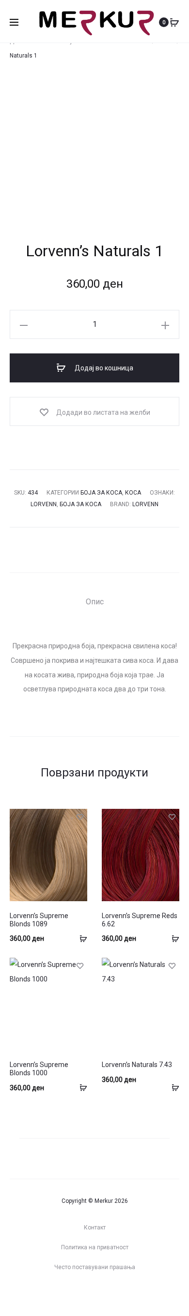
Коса (133, 492)
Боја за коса (101, 492)
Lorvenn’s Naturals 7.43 (137, 1064)
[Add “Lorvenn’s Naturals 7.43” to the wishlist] (172, 965)
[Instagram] (84, 1293)
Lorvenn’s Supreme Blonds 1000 (39, 1069)
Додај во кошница (103, 368)
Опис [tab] (95, 601)
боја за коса (80, 504)
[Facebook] (104, 1293)
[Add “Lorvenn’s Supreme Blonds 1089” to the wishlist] (80, 816)
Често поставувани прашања (94, 1267)
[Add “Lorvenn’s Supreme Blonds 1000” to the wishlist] (80, 965)
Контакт (95, 1227)
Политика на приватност (94, 1247)
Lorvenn (44, 504)
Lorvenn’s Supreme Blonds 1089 (39, 920)
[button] (23, 324)
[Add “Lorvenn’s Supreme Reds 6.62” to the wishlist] (172, 816)
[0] (174, 22)
